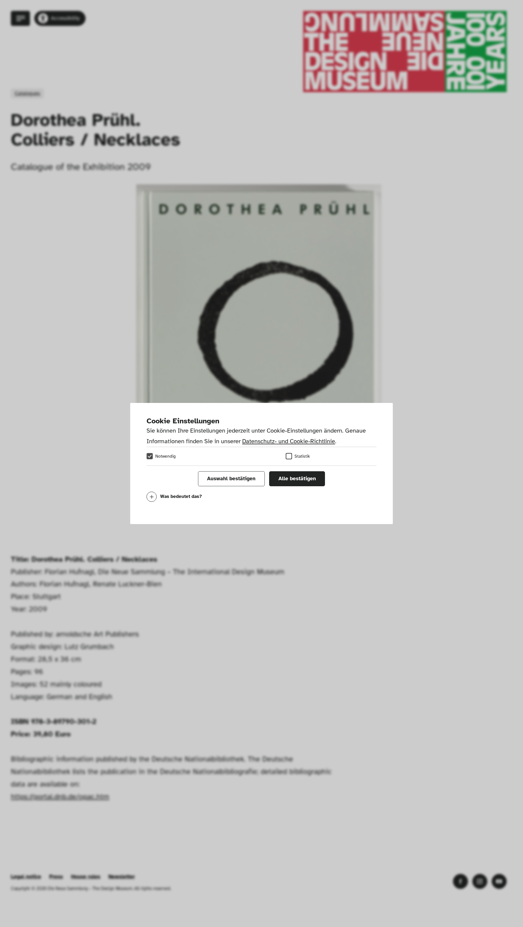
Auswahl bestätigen (231, 478)
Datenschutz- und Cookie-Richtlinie (288, 441)
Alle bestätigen (297, 478)
